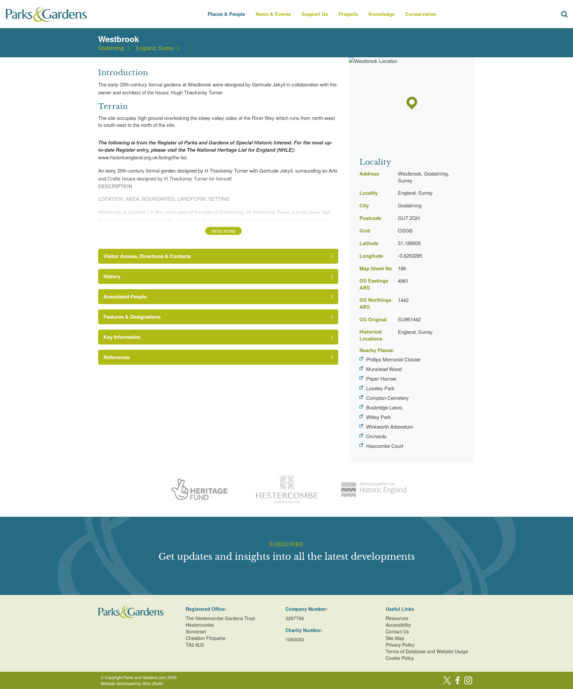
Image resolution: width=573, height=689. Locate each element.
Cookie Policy (400, 658)
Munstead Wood (384, 368)
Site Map (395, 638)
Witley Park (378, 416)
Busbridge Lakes (384, 407)
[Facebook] (458, 680)
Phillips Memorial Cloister (393, 359)
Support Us (314, 14)
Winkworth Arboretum (389, 426)
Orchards (376, 436)
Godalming (111, 48)
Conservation (420, 14)
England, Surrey (155, 48)
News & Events (273, 14)
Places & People (226, 14)
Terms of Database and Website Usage (427, 651)
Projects (348, 14)
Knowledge (381, 14)
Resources (397, 618)
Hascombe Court (384, 445)
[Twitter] (447, 680)
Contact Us (397, 631)
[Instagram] (468, 680)
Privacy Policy (400, 644)
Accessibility (398, 624)
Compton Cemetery (387, 397)
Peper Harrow (381, 378)
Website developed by (132, 683)
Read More (224, 231)
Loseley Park (380, 388)
